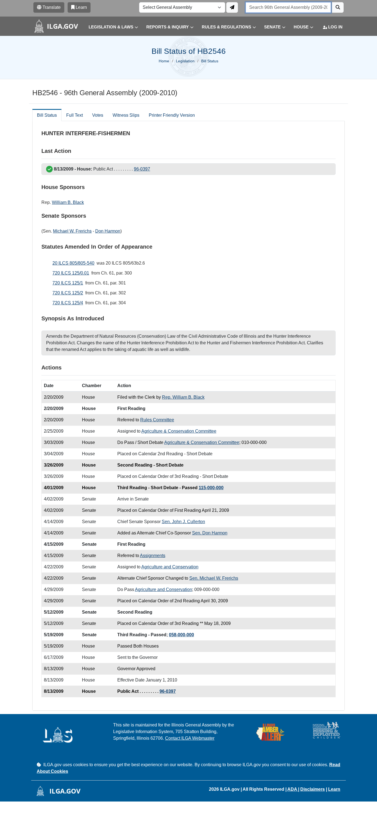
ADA (292, 789)
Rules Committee (157, 419)
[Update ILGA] (232, 7)
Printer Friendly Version (172, 115)
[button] (109, 27)
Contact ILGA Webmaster (189, 738)
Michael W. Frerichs (72, 231)
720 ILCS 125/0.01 (70, 273)
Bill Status (47, 115)
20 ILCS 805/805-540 (73, 263)
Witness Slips (126, 115)
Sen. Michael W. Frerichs (213, 578)
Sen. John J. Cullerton (183, 521)
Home (164, 61)
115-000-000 (211, 487)
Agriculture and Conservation (169, 567)
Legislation (185, 61)
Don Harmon (107, 231)
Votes (97, 115)
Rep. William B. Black (183, 397)
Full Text (74, 115)
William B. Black (68, 202)
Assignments (152, 555)
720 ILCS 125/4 (67, 302)
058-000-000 (181, 634)
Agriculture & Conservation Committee (178, 431)
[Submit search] (338, 7)
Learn (334, 789)
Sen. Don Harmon (209, 533)
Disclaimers (312, 789)
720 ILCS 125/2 (67, 293)
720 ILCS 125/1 (67, 283)
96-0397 (142, 169)
